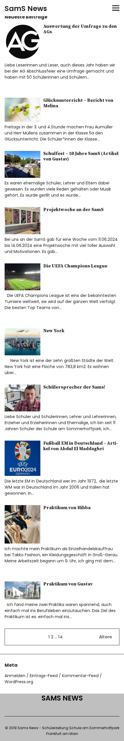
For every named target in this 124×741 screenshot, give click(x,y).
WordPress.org (19, 682)
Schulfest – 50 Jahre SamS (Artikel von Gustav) (81, 156)
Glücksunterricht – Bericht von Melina (78, 103)
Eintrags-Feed (44, 676)
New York (53, 331)
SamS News (26, 8)
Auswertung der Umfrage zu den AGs (80, 29)
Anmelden (15, 676)
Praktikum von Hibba (67, 508)
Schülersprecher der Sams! (74, 387)
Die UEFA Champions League (75, 266)
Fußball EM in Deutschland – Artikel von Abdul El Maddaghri (80, 446)
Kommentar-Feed (80, 676)
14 (60, 637)
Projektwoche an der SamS (73, 209)
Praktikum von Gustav (68, 584)
